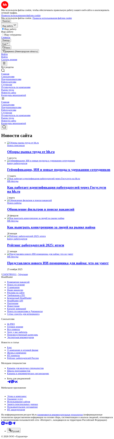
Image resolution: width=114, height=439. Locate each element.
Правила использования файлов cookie (52, 18)
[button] (4, 54)
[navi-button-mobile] (4, 63)
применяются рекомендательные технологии (60, 414)
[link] (6, 47)
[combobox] (13, 430)
